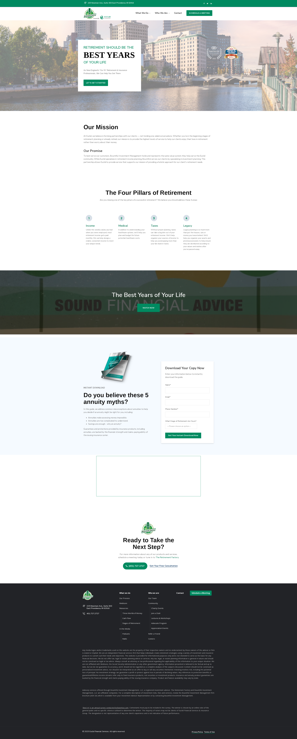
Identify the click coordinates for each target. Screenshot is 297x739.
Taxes (154, 226)
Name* (168, 385)
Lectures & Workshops (160, 618)
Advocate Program (159, 623)
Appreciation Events (159, 628)
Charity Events (157, 608)
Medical (123, 226)
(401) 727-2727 (137, 565)
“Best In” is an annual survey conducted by (99, 708)
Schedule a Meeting (199, 13)
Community (153, 603)
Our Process (124, 598)
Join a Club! (155, 613)
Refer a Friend (154, 634)
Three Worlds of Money (132, 613)
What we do (142, 13)
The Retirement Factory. (167, 557)
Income (90, 226)
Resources (123, 608)
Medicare (123, 603)
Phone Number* (171, 409)
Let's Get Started (95, 83)
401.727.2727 (93, 613)
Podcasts (126, 634)
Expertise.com (123, 708)
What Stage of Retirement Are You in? (180, 421)
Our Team (152, 598)
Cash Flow (126, 618)
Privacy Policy (197, 732)
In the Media (124, 629)
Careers (151, 639)
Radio (124, 639)
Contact (178, 13)
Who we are (161, 13)
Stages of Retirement (131, 623)
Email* (167, 397)
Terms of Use (209, 732)
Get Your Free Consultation (164, 565)
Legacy (187, 226)
